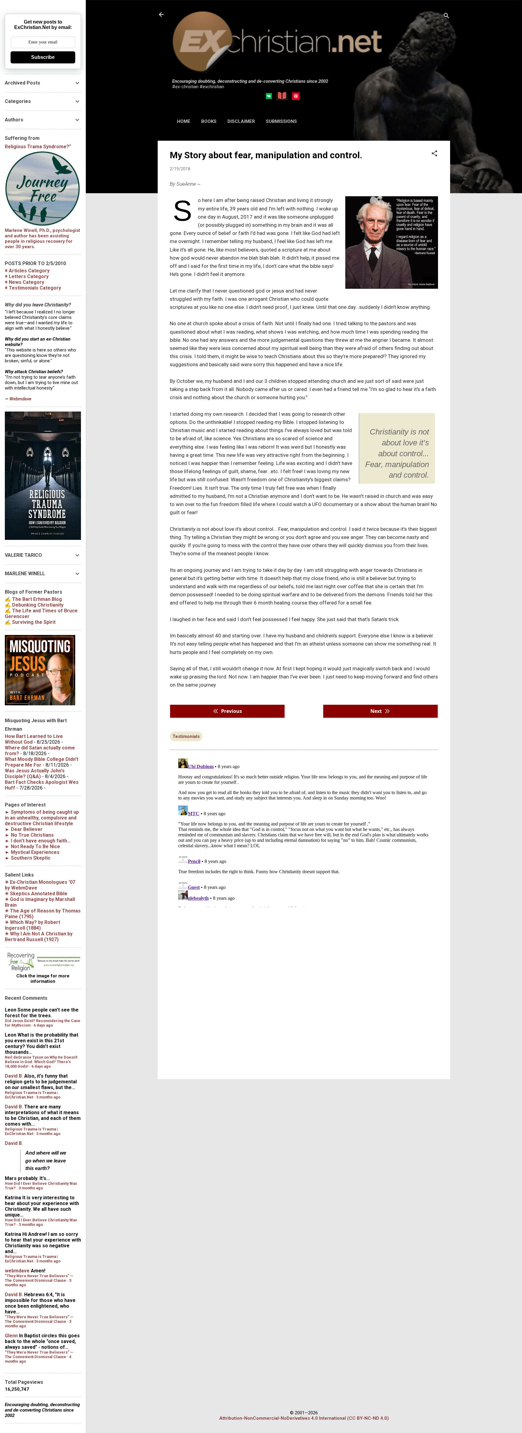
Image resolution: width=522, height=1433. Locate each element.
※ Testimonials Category (33, 288)
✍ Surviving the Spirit (30, 622)
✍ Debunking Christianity (34, 605)
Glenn (11, 1335)
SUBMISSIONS (281, 121)
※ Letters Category (27, 276)
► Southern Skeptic (27, 858)
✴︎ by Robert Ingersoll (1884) (32, 925)
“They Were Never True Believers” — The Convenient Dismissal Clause (39, 1278)
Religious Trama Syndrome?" (38, 146)
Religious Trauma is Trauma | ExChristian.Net (31, 1094)
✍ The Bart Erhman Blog (33, 599)
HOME (183, 121)
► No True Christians (29, 835)
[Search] (446, 16)
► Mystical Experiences (32, 852)
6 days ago (43, 1025)
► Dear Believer (24, 829)
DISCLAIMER (241, 121)
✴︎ (36, 893)
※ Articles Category (27, 271)
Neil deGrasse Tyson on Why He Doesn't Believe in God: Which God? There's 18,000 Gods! (41, 1062)
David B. (14, 1076)
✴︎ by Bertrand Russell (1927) (38, 936)
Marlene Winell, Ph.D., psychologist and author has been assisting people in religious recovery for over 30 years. (42, 238)
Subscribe (43, 57)
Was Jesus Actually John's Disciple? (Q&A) (35, 773)
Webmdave (20, 399)
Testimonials (186, 736)
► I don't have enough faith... (38, 841)
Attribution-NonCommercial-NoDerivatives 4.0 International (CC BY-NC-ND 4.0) (304, 1418)
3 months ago (48, 1097)
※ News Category (24, 282)
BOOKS (209, 121)
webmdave (17, 1271)
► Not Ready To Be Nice (32, 846)
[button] (434, 154)
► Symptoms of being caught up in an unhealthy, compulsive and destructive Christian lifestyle (42, 817)
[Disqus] (304, 831)
